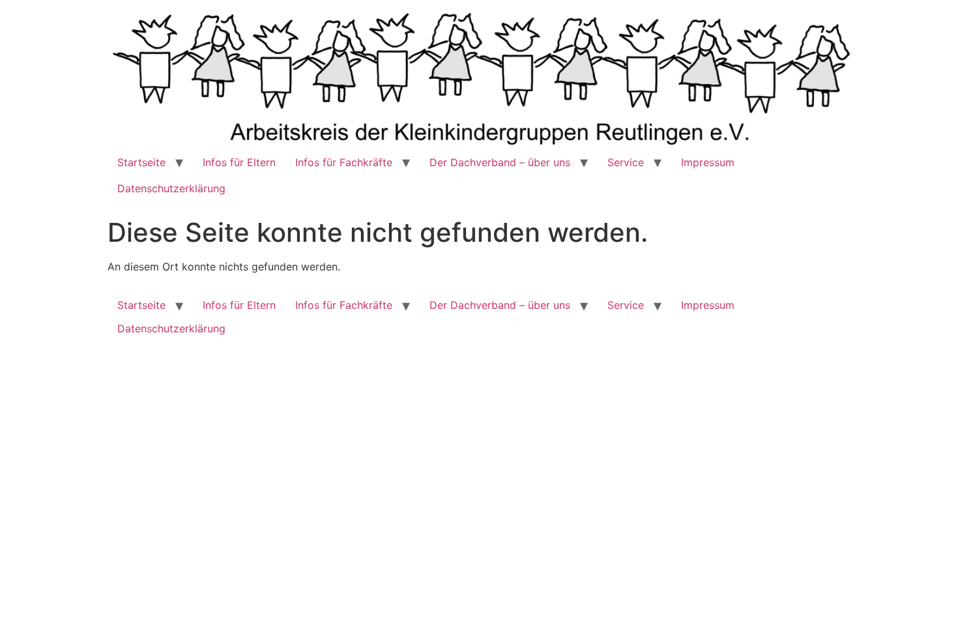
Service (625, 162)
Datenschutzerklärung (171, 188)
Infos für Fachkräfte (343, 162)
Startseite (141, 162)
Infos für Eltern (239, 162)
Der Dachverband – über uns (499, 162)
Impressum (707, 162)
